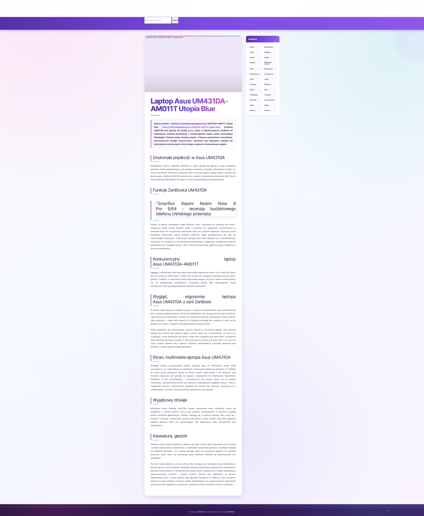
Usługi (266, 105)
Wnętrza (252, 110)
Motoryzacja (268, 69)
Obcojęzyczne (269, 74)
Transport (267, 95)
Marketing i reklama (268, 63)
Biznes (252, 47)
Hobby (266, 57)
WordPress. (202, 512)
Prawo (266, 79)
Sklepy (252, 89)
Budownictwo (268, 47)
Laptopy (154, 272)
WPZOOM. (231, 512)
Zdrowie (267, 110)
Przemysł (253, 84)
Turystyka (253, 100)
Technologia (254, 95)
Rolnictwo (267, 84)
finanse (252, 57)
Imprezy (252, 62)
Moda (252, 69)
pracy (190, 130)
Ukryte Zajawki (269, 100)
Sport (266, 89)
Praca (252, 79)
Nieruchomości (254, 74)
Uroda (252, 105)
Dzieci (252, 52)
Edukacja (267, 52)
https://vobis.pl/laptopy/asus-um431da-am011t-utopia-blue (191, 127)
